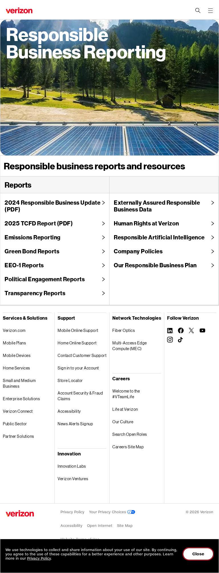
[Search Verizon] (198, 10)
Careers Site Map (128, 446)
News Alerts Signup (75, 423)
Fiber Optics (123, 330)
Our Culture (122, 421)
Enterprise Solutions (21, 398)
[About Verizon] (19, 10)
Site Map (125, 525)
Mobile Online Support (78, 330)
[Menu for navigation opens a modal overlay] (210, 10)
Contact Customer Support (82, 355)
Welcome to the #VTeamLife (126, 394)
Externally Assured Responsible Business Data (157, 206)
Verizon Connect (18, 411)
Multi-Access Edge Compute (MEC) (129, 345)
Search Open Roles (129, 434)
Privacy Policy (72, 512)
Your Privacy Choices (108, 512)
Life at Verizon (125, 409)
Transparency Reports (35, 292)
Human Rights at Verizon (146, 223)
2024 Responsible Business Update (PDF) (52, 206)
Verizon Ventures (73, 478)
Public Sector (15, 423)
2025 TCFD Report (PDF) (39, 223)
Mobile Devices (17, 355)
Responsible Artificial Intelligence (159, 237)
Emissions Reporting (32, 237)
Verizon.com (14, 330)
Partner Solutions (18, 436)
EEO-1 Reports (24, 265)
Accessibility (69, 411)
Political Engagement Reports (45, 279)
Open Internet (99, 525)
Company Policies (138, 251)
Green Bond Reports (32, 251)
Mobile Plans (14, 342)
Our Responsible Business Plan (155, 265)
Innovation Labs (72, 466)
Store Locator (70, 380)
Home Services (16, 367)
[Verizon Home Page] (20, 513)
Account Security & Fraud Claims (80, 396)
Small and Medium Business (19, 383)
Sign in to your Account (78, 367)
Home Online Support (77, 342)
